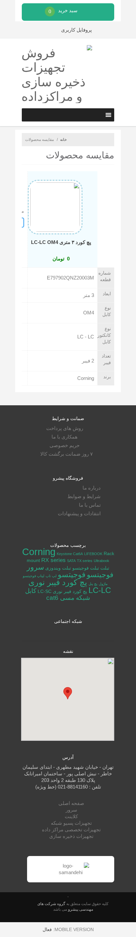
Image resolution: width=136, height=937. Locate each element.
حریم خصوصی (65, 445)
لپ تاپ (51, 576)
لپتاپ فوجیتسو (33, 576)
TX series (84, 561)
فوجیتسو (71, 574)
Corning (38, 551)
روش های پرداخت (64, 428)
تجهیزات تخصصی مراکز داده (71, 829)
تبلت (104, 568)
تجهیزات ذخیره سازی (71, 836)
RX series (53, 560)
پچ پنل (92, 584)
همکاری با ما (64, 437)
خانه (63, 139)
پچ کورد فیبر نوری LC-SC (62, 591)
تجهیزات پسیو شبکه (71, 823)
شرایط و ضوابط (84, 496)
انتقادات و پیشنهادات (79, 513)
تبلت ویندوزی (58, 568)
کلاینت (71, 816)
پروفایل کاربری (76, 30)
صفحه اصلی (71, 803)
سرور (71, 810)
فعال (47, 929)
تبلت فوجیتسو (85, 568)
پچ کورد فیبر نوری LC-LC (69, 586)
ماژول (103, 584)
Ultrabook (101, 561)
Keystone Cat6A (70, 554)
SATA (71, 561)
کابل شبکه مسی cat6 (57, 594)
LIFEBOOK (93, 554)
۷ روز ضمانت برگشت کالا (66, 454)
